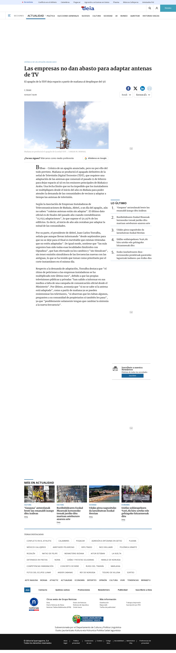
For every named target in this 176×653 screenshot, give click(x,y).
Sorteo (130, 572)
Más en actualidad (39, 482)
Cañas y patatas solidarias (80, 560)
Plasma (132, 541)
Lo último (119, 203)
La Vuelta (116, 553)
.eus (27, 589)
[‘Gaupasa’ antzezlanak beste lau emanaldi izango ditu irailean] (39, 494)
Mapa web (103, 605)
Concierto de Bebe (69, 566)
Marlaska (115, 566)
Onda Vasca (77, 607)
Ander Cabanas (65, 572)
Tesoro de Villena (111, 572)
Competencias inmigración (40, 566)
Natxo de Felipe (49, 553)
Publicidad (122, 590)
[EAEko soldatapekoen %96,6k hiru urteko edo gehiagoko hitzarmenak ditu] (136, 494)
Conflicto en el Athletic (39, 541)
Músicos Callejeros (36, 547)
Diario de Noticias (79, 603)
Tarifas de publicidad (107, 607)
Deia (26, 517)
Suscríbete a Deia (144, 590)
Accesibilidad (119, 641)
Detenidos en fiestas (37, 560)
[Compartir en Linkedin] (142, 89)
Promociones (84, 590)
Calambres (63, 541)
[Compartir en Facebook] (128, 89)
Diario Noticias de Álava (55, 605)
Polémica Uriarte (128, 547)
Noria (57, 560)
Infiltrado (86, 547)
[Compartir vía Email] (149, 89)
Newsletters (104, 590)
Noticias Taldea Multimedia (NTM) (59, 607)
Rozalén (31, 553)
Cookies (99, 641)
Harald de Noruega (110, 560)
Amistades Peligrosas (63, 547)
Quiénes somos (62, 590)
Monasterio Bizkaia (74, 553)
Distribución (104, 603)
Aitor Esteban (98, 553)
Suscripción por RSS (133, 605)
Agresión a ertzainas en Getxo (107, 541)
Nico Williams (106, 547)
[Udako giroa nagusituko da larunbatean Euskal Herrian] (104, 494)
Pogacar (80, 541)
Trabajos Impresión (133, 603)
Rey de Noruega (87, 572)
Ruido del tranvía (95, 566)
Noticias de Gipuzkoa (81, 605)
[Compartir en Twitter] (135, 89)
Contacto (43, 590)
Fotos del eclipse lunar (39, 572)
